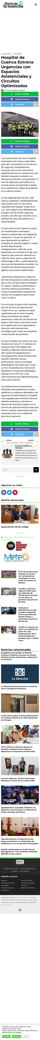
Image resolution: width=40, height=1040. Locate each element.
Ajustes (26, 1036)
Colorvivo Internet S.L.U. (22, 897)
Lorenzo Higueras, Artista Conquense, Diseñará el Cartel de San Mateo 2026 (18, 779)
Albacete (4, 880)
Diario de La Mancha (28, 883)
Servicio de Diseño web (27, 868)
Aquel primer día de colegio (15, 527)
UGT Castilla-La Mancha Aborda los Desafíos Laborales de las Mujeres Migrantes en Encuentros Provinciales (18, 749)
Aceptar (6, 1036)
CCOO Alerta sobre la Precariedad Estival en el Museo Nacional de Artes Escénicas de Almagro (19, 718)
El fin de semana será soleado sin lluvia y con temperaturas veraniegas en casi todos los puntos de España (28, 577)
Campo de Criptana (7, 888)
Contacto (14, 871)
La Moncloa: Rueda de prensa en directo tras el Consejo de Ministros (19, 687)
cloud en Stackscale (6, 905)
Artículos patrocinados (11, 868)
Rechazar (16, 1036)
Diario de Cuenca (26, 880)
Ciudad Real (5, 890)
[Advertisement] (20, 30)
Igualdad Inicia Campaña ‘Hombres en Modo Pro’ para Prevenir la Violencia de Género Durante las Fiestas (18, 810)
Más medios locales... (28, 888)
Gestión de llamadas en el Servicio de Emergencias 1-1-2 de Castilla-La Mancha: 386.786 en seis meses (19, 851)
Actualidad (6, 54)
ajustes (18, 1033)
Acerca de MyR (24, 871)
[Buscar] (36, 469)
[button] (20, 910)
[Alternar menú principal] (36, 4)
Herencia (24, 885)
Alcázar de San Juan (8, 883)
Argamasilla (5, 885)
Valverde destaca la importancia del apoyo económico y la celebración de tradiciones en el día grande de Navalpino (19, 841)
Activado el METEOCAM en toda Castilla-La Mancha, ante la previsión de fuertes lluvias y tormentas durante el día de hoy (27, 614)
